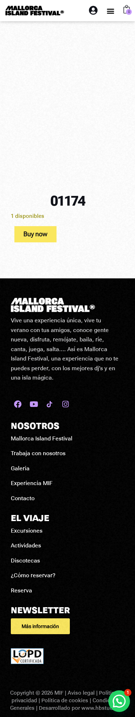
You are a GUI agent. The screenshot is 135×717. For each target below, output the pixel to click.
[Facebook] (18, 404)
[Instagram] (65, 404)
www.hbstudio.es (103, 708)
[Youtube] (34, 404)
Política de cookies (64, 700)
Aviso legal (81, 693)
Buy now (35, 234)
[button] (111, 11)
